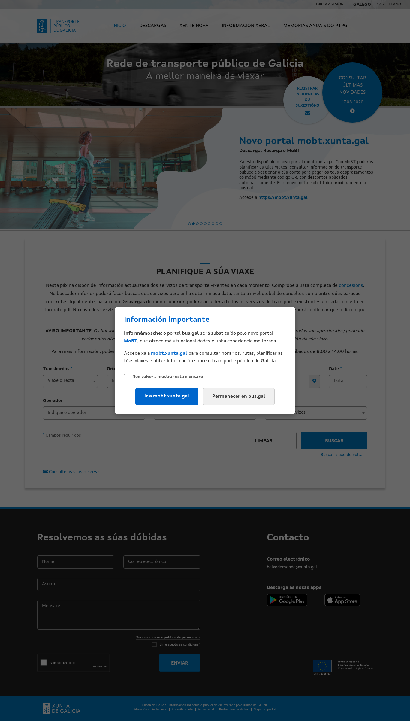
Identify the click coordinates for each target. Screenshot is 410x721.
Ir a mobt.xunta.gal (166, 396)
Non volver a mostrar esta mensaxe (167, 377)
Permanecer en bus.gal (238, 396)
